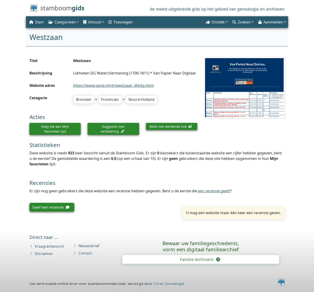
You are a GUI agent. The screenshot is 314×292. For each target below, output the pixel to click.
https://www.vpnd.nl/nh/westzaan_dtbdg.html (113, 85)
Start (39, 22)
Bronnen (83, 99)
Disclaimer (44, 253)
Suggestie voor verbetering (113, 128)
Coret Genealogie (169, 283)
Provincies (110, 99)
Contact (85, 253)
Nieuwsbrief (89, 245)
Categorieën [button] (65, 22)
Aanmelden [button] (273, 22)
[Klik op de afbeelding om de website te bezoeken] (244, 87)
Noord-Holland (141, 99)
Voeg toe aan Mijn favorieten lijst (55, 128)
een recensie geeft (214, 190)
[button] (93, 22)
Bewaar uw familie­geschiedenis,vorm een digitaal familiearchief (201, 246)
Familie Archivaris (197, 259)
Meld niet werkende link (168, 126)
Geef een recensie (48, 207)
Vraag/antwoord (49, 246)
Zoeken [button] (244, 22)
